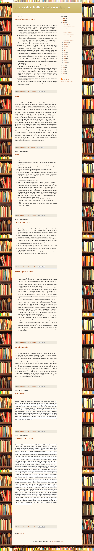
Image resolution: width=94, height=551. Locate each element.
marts (65, 58)
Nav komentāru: (33, 91)
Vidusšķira (18, 96)
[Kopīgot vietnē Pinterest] (44, 91)
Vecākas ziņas (53, 531)
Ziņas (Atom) (21, 533)
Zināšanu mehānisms (22, 222)
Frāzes (17, 154)
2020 (64, 18)
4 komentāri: (32, 147)
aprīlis (65, 56)
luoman (53, 541)
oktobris (65, 44)
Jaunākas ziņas (18, 531)
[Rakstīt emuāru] (40, 91)
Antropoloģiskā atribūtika (24, 271)
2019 (64, 20)
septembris (66, 46)
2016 (64, 67)
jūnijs (65, 52)
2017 (64, 65)
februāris (66, 60)
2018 (64, 22)
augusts (65, 48)
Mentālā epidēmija (21, 347)
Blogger (61, 541)
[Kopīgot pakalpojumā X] (41, 91)
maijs (65, 54)
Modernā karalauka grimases (25, 19)
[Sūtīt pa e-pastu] (38, 91)
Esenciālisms (19, 393)
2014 (64, 71)
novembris (66, 42)
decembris (66, 24)
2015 (64, 69)
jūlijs (65, 50)
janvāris (65, 62)
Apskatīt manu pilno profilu (66, 81)
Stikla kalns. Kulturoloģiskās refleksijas (42, 7)
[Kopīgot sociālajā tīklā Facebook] (42, 91)
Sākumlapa (35, 531)
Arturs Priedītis (65, 79)
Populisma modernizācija (24, 438)
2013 (64, 73)
